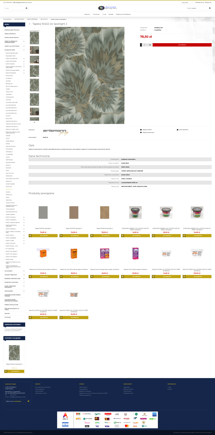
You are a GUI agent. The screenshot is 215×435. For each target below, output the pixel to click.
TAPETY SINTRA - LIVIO (12, 246)
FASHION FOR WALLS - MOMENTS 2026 (12, 206)
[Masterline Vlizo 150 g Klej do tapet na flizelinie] (43, 253)
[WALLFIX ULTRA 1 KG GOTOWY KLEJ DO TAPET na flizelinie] (166, 253)
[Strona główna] (107, 8)
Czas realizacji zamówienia (42, 387)
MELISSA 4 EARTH (10, 162)
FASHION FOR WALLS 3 (12, 126)
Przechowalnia (127, 391)
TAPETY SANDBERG (11, 238)
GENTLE (8, 143)
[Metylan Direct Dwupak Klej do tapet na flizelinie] (104, 253)
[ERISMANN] (90, 132)
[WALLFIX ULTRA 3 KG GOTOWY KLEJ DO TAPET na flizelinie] (43, 294)
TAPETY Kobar (9, 259)
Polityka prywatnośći (85, 395)
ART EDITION (9, 75)
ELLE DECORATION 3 (11, 110)
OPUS (7, 170)
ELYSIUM (8, 116)
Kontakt (170, 389)
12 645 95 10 (10, 395)
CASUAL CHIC (9, 91)
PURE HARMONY (10, 209)
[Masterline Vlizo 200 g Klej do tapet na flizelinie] (73, 253)
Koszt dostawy (39, 391)
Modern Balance (10, 141)
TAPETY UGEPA (10, 240)
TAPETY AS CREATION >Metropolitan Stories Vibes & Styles (13, 266)
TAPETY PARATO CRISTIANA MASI (13, 232)
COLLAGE (8, 99)
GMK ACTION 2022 (10, 146)
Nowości (7, 313)
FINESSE (8, 135)
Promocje (7, 317)
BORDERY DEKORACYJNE (12, 278)
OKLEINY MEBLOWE (11, 275)
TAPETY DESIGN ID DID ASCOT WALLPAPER (14, 67)
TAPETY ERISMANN (11, 73)
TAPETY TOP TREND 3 (11, 251)
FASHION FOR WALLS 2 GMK (13, 124)
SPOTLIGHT (9, 186)
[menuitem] (87, 14)
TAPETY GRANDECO (11, 219)
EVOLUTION (9, 118)
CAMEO (8, 89)
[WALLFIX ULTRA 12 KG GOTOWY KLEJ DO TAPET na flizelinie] (197, 253)
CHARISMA (9, 94)
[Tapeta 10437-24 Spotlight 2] (43, 212)
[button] (157, 129)
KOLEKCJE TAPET (10, 50)
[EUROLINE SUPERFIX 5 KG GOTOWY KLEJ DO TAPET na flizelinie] (197, 212)
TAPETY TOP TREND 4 (11, 256)
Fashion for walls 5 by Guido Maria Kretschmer (13, 132)
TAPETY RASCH (10, 235)
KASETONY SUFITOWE (11, 282)
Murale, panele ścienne (12, 37)
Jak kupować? (83, 387)
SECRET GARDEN (10, 184)
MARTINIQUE (9, 159)
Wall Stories (9, 200)
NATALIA (8, 165)
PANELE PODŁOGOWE (11, 304)
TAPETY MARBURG (11, 229)
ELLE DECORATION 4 (11, 113)
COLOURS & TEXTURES (12, 102)
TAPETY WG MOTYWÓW (12, 46)
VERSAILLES (9, 194)
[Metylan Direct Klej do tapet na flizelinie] (135, 253)
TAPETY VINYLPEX (10, 243)
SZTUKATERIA (9, 291)
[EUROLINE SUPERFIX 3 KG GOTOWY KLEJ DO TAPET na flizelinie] (166, 212)
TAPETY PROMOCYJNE (12, 53)
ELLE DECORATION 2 (11, 107)
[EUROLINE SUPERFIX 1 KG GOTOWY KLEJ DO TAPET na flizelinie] (135, 212)
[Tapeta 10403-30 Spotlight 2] (104, 212)
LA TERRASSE (9, 154)
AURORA (8, 81)
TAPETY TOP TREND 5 (11, 254)
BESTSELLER (9, 83)
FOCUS (8, 138)
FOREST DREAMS (10, 214)
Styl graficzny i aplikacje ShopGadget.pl (184, 432)
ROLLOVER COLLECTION (12, 178)
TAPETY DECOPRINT (11, 61)
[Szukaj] (26, 8)
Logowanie (126, 387)
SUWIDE (8, 192)
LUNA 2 (8, 157)
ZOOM (7, 197)
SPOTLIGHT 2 (9, 189)
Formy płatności (39, 389)
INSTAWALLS (9, 151)
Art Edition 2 (9, 78)
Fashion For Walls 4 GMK (12, 129)
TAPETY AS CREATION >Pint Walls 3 (13, 262)
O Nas (169, 387)
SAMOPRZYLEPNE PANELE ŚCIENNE (12, 295)
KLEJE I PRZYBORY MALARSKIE (10, 286)
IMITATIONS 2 (9, 149)
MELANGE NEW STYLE (11, 211)
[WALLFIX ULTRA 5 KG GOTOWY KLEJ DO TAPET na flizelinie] (73, 294)
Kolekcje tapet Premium (12, 30)
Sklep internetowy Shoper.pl (204, 432)
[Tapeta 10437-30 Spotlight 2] (73, 212)
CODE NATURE (10, 97)
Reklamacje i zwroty (41, 393)
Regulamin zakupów (85, 391)
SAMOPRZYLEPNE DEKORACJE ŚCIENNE (11, 300)
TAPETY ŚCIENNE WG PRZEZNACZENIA (11, 41)
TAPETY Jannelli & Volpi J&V (13, 222)
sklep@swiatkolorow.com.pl (15, 397)
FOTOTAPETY (9, 271)
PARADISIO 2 (9, 176)
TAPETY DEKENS (10, 64)
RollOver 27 (9, 181)
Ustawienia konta (128, 393)
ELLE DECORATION (11, 105)
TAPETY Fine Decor (11, 217)
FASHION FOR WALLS (11, 121)
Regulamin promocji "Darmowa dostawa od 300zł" (93, 393)
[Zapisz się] (28, 401)
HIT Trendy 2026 (10, 248)
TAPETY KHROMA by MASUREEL (11, 226)
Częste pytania (83, 389)
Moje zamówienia (128, 389)
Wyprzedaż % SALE (10, 56)
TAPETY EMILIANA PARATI (12, 70)
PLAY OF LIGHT (10, 173)
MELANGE (8, 168)
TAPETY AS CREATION (11, 58)
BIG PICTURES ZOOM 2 (12, 86)
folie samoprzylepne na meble (12, 309)
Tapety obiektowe (10, 33)
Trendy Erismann (10, 202)
